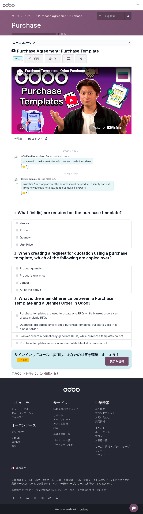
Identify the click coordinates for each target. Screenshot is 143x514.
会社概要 (100, 408)
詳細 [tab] (19, 138)
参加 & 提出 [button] (117, 361)
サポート (58, 415)
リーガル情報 (102, 446)
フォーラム (18, 417)
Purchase (26, 25)
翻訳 (14, 446)
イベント (100, 427)
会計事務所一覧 (61, 433)
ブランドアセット (105, 413)
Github (16, 437)
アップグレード (61, 419)
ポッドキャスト (103, 431)
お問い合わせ (102, 417)
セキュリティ (102, 454)
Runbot (16, 441)
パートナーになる (63, 444)
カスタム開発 (60, 423)
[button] (138, 5)
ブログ (99, 436)
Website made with (67, 509)
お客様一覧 (101, 440)
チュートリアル (20, 408)
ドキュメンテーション (24, 413)
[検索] (128, 16)
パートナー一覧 (61, 440)
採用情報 (100, 421)
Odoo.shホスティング (65, 408)
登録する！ (52, 373)
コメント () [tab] (39, 138)
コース (16, 16)
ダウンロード (19, 431)
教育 (55, 427)
